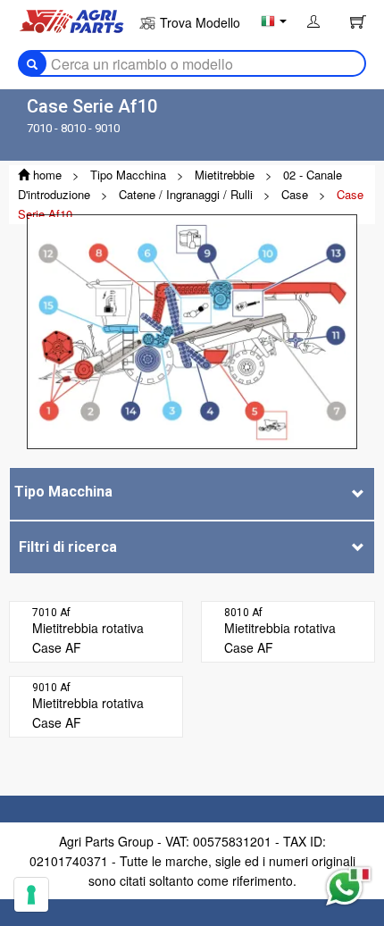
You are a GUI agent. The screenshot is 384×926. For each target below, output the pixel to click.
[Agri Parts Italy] (71, 20)
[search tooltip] (32, 63)
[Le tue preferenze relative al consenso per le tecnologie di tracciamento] (31, 895)
